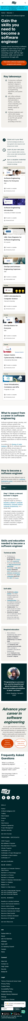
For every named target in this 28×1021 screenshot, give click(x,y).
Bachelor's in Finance (7, 875)
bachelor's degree (9, 502)
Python (18, 559)
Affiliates (4, 941)
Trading (3, 813)
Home (3, 13)
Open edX (4, 944)
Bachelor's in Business (7, 877)
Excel (2, 820)
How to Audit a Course (7, 906)
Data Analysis (5, 816)
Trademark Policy (6, 991)
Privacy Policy (5, 984)
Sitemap (3, 997)
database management (13, 573)
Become (9, 13)
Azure (17, 578)
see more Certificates (7, 861)
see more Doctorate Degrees (9, 894)
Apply (17, 1009)
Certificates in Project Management (11, 853)
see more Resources (7, 921)
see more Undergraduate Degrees (11, 890)
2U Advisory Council (7, 946)
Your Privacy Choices (7, 999)
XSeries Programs (6, 848)
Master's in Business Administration (11, 880)
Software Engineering (7, 825)
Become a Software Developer (10, 915)
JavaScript (16, 561)
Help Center (5, 966)
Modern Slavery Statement (9, 994)
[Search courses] (25, 2)
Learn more (14, 9)
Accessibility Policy (7, 989)
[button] (3, 797)
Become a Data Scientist (8, 913)
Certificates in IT (5, 857)
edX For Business (6, 939)
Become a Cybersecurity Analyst (10, 911)
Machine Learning (6, 830)
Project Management (7, 828)
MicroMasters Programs (8, 843)
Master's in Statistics (7, 882)
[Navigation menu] (2, 2)
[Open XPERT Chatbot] (23, 1010)
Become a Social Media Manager (10, 908)
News (3, 952)
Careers (3, 949)
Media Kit (4, 971)
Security (3, 969)
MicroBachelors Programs (8, 845)
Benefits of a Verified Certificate (10, 901)
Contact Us (4, 964)
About (3, 936)
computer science (16, 504)
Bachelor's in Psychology (8, 872)
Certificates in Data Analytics (9, 855)
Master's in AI (5, 884)
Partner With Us (6, 933)
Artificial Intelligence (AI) (8, 811)
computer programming (11, 506)
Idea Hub (4, 961)
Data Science (5, 823)
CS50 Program (5, 841)
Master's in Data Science (8, 887)
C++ (8, 561)
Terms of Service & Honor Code (11, 981)
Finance (3, 818)
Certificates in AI (5, 850)
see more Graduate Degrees (9, 892)
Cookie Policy (5, 986)
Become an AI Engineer (8, 918)
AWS (10, 578)
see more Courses (6, 834)
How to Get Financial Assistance (10, 904)
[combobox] (14, 487)
